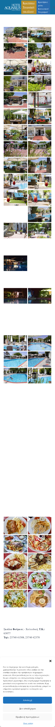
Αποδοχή (27, 700)
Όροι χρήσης (28, 723)
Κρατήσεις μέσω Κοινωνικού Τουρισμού (43, 7)
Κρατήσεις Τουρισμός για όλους (29, 7)
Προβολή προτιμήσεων (27, 716)
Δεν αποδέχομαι (27, 708)
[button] (50, 660)
